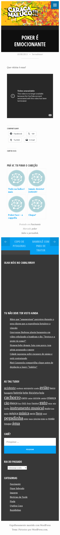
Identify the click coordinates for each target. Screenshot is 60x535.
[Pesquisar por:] (30, 441)
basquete (8, 392)
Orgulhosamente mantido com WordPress (30, 525)
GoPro (6, 408)
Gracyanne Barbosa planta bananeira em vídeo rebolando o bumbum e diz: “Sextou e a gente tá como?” (32, 336)
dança (13, 403)
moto (6, 413)
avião (44, 387)
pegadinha (13, 418)
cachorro (12, 397)
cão (6, 403)
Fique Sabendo (17, 488)
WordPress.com (39, 529)
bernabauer (37, 54)
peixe (26, 419)
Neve (39, 413)
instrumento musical (27, 407)
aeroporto (28, 388)
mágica (13, 413)
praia (43, 419)
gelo (54, 403)
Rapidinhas (15, 510)
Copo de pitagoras (19, 244)
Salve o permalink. (30, 233)
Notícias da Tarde (19, 497)
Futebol (35, 403)
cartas (30, 398)
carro (24, 398)
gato (43, 402)
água (16, 423)
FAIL (24, 403)
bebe (25, 392)
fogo (29, 403)
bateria (18, 392)
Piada (12, 501)
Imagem (14, 492)
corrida (43, 398)
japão (48, 408)
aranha (36, 388)
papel (45, 414)
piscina (36, 418)
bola (41, 392)
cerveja (36, 398)
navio (32, 413)
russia (51, 418)
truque (8, 423)
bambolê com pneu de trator (40, 246)
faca (19, 403)
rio (46, 419)
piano (31, 419)
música (24, 413)
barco (52, 388)
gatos (50, 403)
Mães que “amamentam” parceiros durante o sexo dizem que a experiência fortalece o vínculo (32, 323)
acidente (10, 388)
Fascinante (36, 224)
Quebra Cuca (16, 505)
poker (34, 228)
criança (51, 398)
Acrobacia (19, 388)
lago (52, 409)
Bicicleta (34, 392)
